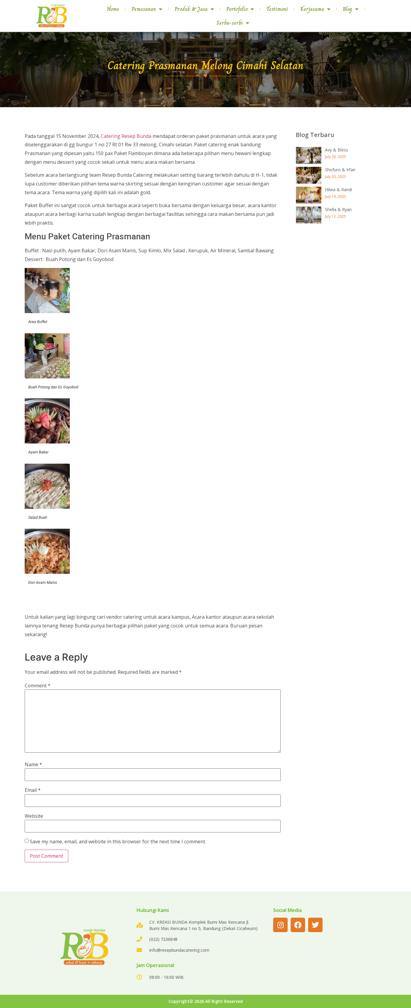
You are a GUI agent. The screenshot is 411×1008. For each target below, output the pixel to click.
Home (113, 9)
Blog (347, 9)
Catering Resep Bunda (126, 136)
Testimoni (277, 9)
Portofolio (237, 9)
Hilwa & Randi (338, 189)
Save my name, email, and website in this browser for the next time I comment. (118, 841)
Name (33, 764)
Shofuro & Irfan (340, 170)
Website (34, 816)
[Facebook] (298, 925)
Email (33, 790)
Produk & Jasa (191, 9)
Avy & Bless (336, 150)
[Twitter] (315, 925)
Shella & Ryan (338, 209)
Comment (38, 685)
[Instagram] (280, 925)
